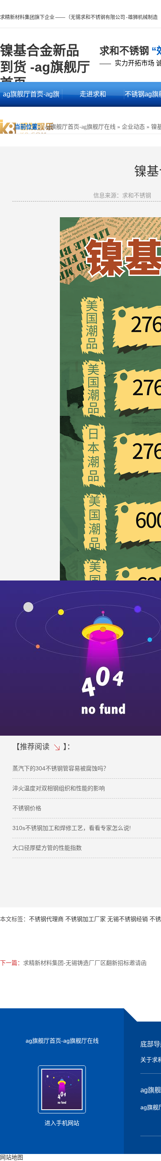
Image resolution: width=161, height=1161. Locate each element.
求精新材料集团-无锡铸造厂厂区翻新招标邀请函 (85, 963)
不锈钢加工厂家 (85, 919)
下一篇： (11, 963)
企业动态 (133, 127)
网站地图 (11, 1157)
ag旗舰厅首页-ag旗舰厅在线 (31, 99)
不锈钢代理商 (46, 919)
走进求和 (93, 94)
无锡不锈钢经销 (127, 919)
